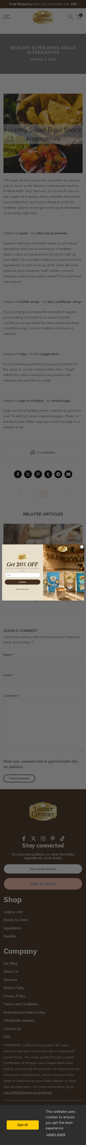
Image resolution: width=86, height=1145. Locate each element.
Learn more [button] (55, 1134)
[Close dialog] (81, 546)
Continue (22, 582)
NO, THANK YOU (22, 589)
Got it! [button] (22, 1125)
